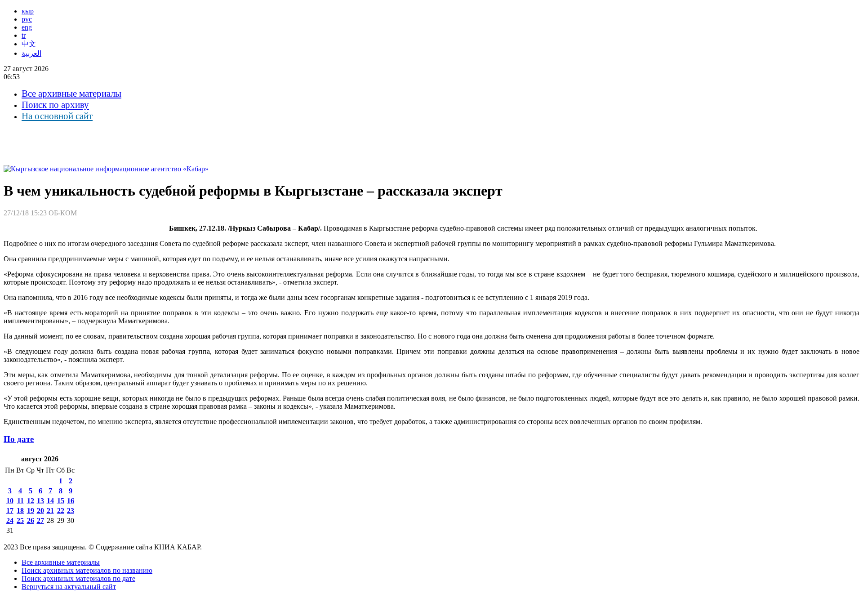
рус (27, 19)
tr (24, 35)
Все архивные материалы (71, 93)
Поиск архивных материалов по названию (87, 570)
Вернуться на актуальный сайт (69, 586)
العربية (31, 53)
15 (60, 500)
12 (30, 500)
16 (70, 500)
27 (40, 520)
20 (40, 510)
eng (27, 27)
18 (20, 510)
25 (20, 520)
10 (9, 500)
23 (70, 510)
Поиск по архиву (55, 104)
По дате (19, 439)
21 (50, 510)
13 (40, 500)
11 (20, 500)
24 (9, 520)
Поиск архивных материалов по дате (78, 578)
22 (60, 510)
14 (50, 500)
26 (30, 520)
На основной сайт (57, 116)
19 (30, 510)
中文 (29, 44)
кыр (28, 11)
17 (9, 510)
